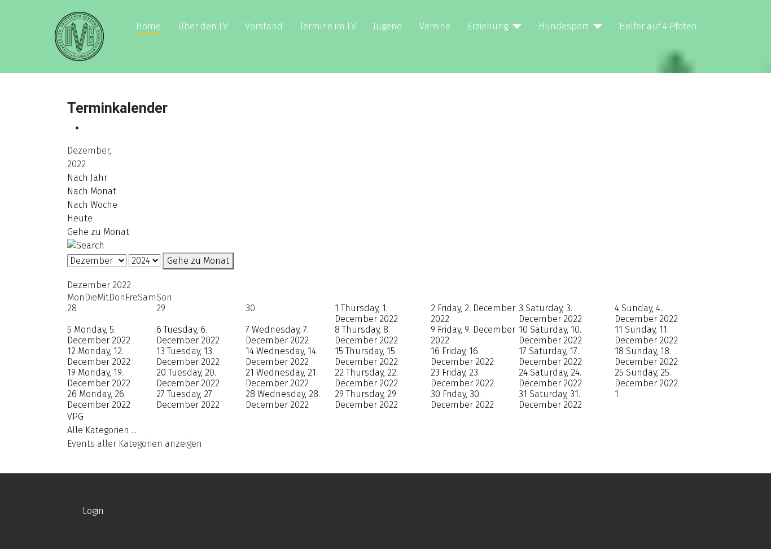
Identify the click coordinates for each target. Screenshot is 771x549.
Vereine (434, 26)
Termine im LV (328, 26)
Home (148, 26)
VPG (75, 416)
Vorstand (264, 26)
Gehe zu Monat (98, 231)
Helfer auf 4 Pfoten (658, 26)
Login (93, 511)
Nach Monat (91, 191)
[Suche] (85, 244)
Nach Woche (92, 204)
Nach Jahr (87, 177)
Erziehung (487, 26)
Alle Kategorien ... (102, 430)
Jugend (387, 26)
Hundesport (563, 26)
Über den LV (203, 26)
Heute (80, 218)
